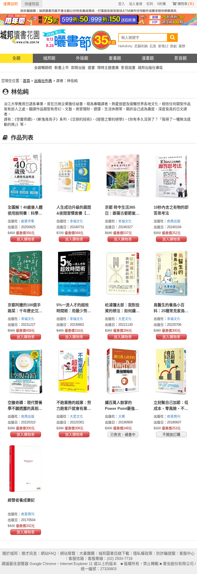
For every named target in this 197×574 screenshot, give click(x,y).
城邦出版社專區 (150, 68)
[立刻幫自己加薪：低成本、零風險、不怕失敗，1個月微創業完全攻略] (171, 371)
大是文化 (125, 319)
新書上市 (61, 68)
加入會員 (135, 4)
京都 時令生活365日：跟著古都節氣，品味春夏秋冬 (122, 213)
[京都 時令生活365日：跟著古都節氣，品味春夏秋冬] (122, 175)
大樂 (121, 416)
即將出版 (78, 68)
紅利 (149, 4)
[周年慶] (98, 19)
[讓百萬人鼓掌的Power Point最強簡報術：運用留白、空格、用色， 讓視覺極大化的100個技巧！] (122, 371)
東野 (182, 46)
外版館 (82, 58)
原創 (173, 46)
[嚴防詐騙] (98, 10)
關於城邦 (10, 553)
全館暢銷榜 (43, 68)
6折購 (161, 4)
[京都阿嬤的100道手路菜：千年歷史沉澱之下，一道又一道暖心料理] (25, 273)
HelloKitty (125, 46)
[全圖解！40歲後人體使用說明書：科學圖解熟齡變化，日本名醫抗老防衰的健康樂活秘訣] (25, 175)
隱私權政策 (142, 553)
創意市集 (27, 221)
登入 (121, 4)
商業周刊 (173, 416)
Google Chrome (42, 563)
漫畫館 (148, 58)
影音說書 (128, 68)
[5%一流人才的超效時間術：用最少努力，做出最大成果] (74, 273)
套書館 (115, 58)
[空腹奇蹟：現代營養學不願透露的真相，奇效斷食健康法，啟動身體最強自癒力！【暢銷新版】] (25, 371)
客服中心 (187, 553)
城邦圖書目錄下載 (113, 553)
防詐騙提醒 (165, 553)
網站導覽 (67, 553)
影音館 (180, 58)
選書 (91, 68)
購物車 (186, 4)
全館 (16, 58)
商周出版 (173, 221)
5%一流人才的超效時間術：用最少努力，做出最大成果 (72, 311)
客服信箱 (76, 558)
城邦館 (49, 58)
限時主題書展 (108, 68)
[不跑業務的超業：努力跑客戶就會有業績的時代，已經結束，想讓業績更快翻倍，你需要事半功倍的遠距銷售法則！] (74, 371)
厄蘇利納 (141, 46)
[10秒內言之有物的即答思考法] (171, 175)
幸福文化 (76, 221)
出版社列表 (43, 81)
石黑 (153, 46)
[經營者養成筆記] (25, 468)
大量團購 (87, 553)
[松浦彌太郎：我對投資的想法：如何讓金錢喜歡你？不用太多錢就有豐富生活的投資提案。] (122, 273)
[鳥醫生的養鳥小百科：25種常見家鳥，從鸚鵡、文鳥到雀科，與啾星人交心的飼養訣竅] (171, 273)
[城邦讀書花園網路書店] (20, 39)
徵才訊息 (29, 553)
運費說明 (10, 4)
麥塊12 (163, 46)
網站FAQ (48, 553)
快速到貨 (32, 4)
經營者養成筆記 (21, 500)
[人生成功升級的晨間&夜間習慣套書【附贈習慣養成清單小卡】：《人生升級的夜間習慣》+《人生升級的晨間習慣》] (74, 175)
